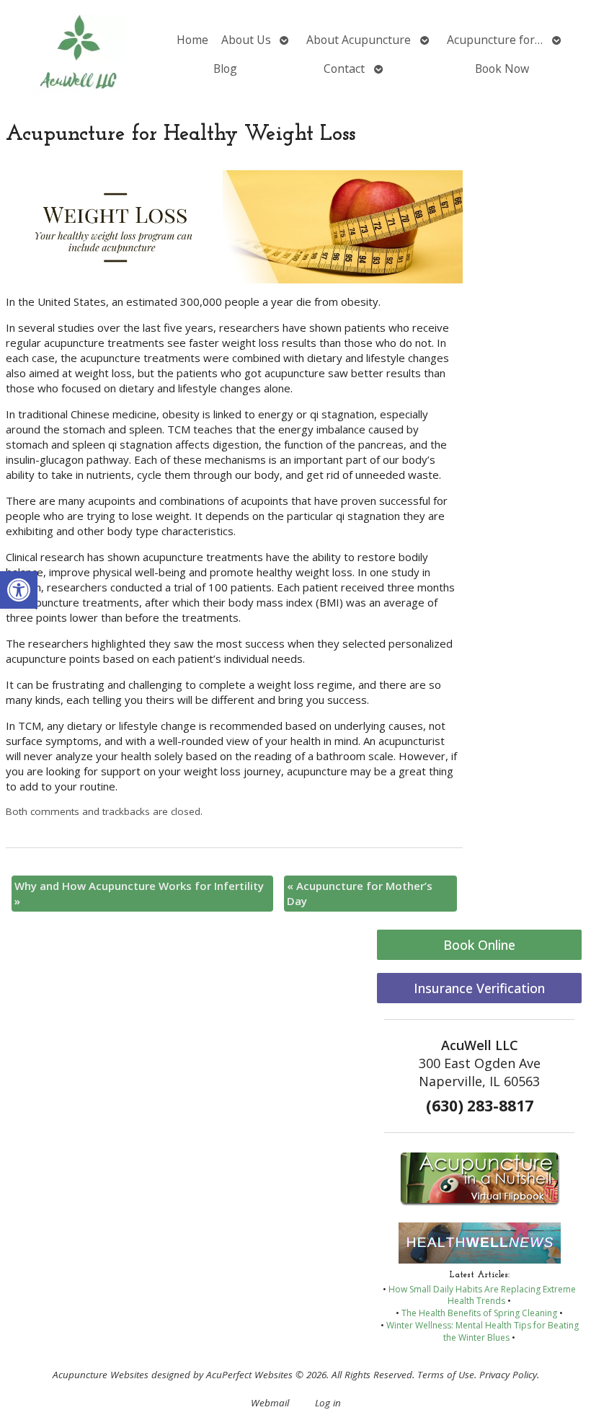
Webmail (270, 1402)
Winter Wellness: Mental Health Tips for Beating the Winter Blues (482, 1331)
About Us (246, 40)
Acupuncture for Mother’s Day (359, 893)
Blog (225, 68)
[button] (18, 590)
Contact (344, 68)
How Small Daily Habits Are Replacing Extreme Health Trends (482, 1295)
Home (192, 40)
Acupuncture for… (495, 40)
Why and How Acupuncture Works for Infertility (139, 893)
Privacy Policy (508, 1374)
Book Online (479, 944)
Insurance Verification (479, 988)
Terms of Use (445, 1374)
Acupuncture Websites (100, 1374)
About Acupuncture (358, 40)
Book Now (502, 68)
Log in (328, 1402)
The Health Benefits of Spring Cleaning (479, 1313)
